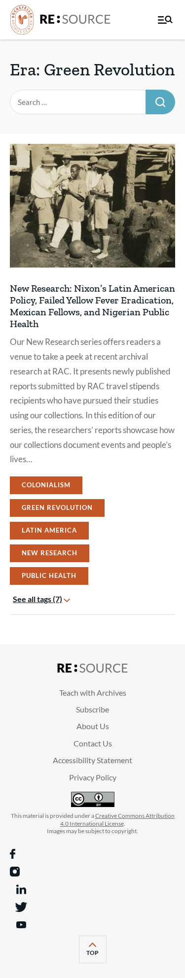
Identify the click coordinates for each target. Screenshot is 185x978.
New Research (49, 553)
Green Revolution (57, 507)
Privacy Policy (92, 777)
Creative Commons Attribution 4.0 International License (117, 819)
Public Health (49, 575)
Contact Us (93, 743)
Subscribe (92, 709)
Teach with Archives (92, 692)
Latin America (49, 530)
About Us (92, 726)
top (96, 955)
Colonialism (46, 485)
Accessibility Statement (92, 760)
